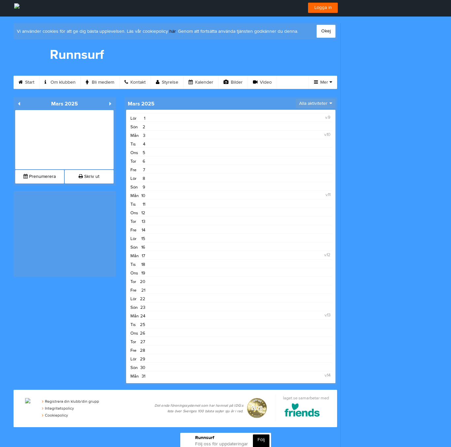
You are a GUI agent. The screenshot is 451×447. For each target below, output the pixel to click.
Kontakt (137, 82)
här (172, 31)
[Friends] (302, 411)
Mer (324, 82)
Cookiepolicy (56, 415)
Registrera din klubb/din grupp (72, 401)
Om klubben (62, 82)
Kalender (203, 82)
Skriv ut (91, 177)
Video (265, 82)
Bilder (236, 82)
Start (29, 82)
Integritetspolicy (59, 408)
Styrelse (169, 82)
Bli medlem (102, 82)
